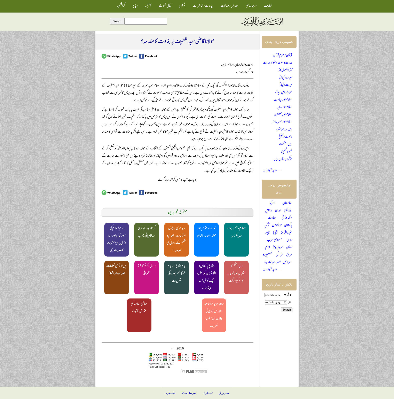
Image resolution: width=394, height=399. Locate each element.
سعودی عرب (274, 240)
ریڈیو (135, 6)
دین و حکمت (285, 144)
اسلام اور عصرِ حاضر (282, 122)
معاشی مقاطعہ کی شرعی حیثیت (139, 308)
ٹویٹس (182, 6)
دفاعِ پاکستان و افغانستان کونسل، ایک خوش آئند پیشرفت (206, 277)
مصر (279, 262)
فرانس (279, 255)
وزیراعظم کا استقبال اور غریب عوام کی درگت (236, 274)
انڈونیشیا (288, 210)
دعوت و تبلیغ (285, 137)
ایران (278, 210)
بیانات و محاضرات (203, 6)
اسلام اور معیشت (283, 114)
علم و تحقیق (286, 151)
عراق (289, 255)
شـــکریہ (170, 392)
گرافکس (121, 6)
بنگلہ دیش (287, 218)
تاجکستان (277, 225)
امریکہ (272, 203)
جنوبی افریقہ (286, 232)
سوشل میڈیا (188, 392)
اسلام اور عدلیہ (284, 107)
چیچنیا (275, 232)
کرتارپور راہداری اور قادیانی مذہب (147, 232)
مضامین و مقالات (229, 6)
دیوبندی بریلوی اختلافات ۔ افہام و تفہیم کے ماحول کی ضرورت (176, 239)
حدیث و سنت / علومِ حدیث (277, 63)
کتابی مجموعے (165, 6)
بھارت (272, 218)
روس (289, 240)
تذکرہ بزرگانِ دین (283, 159)
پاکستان (288, 225)
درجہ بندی (251, 6)
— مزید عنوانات (272, 170)
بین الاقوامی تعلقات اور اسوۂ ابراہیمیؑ (116, 270)
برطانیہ (268, 210)
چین (267, 232)
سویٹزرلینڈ (278, 247)
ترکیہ (267, 225)
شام (267, 247)
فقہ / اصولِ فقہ (285, 70)
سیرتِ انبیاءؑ (285, 85)
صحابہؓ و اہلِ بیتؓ (283, 92)
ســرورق (224, 392)
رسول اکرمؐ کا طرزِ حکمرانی (147, 270)
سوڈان (288, 247)
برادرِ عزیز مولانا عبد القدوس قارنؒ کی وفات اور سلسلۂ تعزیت (214, 315)
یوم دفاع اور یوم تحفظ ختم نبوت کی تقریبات (176, 274)
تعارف (268, 6)
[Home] (261, 26)
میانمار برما (269, 262)
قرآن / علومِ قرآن (282, 55)
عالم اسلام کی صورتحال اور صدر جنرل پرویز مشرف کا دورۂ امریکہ (116, 239)
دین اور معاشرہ (284, 129)
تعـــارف (208, 392)
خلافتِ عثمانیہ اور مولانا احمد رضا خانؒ (206, 232)
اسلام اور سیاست (283, 100)
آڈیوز (148, 6)
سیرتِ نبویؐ (285, 77)
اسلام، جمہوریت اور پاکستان (236, 232)
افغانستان (287, 203)
